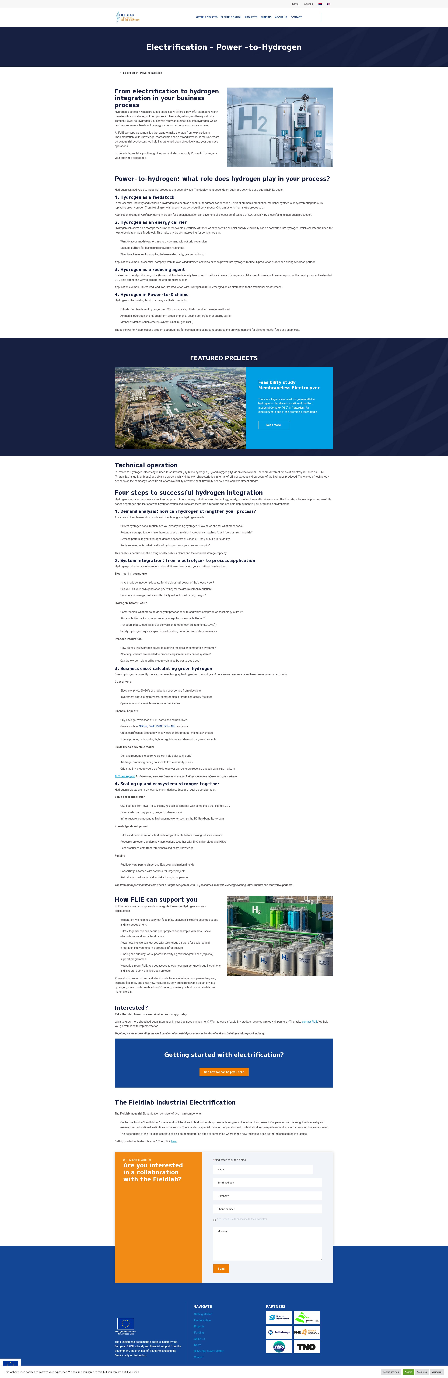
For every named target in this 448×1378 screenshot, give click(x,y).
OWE (152, 726)
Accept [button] (408, 1372)
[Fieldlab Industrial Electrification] (127, 17)
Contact (198, 1357)
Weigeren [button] (422, 1372)
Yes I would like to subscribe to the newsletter (242, 1219)
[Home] (116, 72)
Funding (199, 1332)
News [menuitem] (295, 3)
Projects (199, 1326)
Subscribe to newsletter (208, 1351)
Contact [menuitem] (296, 17)
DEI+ (167, 726)
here (174, 1141)
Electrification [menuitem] (231, 17)
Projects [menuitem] (251, 17)
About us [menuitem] (281, 17)
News (197, 1345)
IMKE (159, 726)
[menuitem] (320, 4)
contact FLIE (309, 1021)
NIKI (173, 726)
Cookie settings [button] (391, 1372)
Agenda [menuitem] (308, 3)
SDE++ (143, 726)
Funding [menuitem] (266, 17)
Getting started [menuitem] (207, 17)
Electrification (202, 1320)
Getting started (203, 1314)
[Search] (327, 17)
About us (199, 1339)
